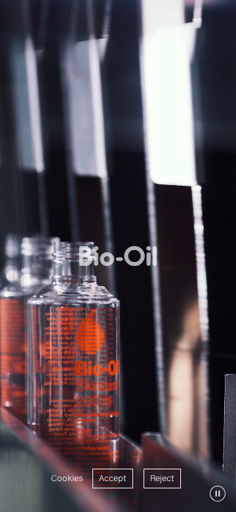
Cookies (67, 478)
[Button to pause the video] (217, 493)
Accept (113, 478)
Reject (162, 478)
